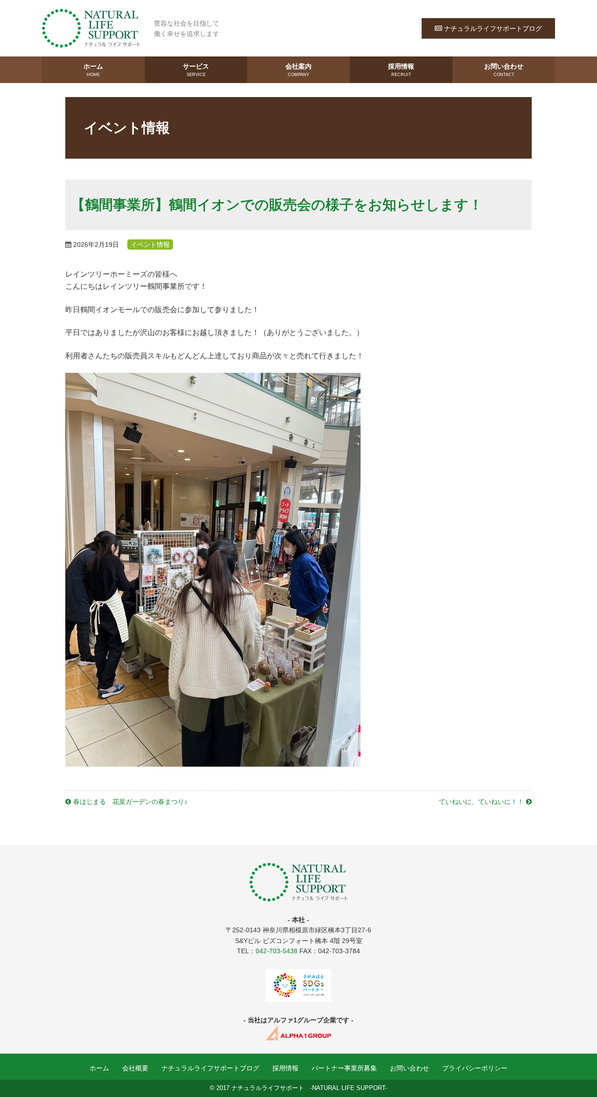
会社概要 (135, 1068)
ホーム (93, 70)
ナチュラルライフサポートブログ (493, 28)
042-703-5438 (277, 951)
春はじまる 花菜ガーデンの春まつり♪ (130, 801)
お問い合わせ (503, 70)
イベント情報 (150, 244)
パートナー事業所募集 (344, 1068)
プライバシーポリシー (474, 1068)
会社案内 (298, 70)
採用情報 (401, 70)
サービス (196, 70)
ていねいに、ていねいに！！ (481, 801)
